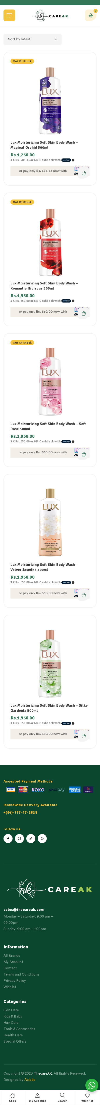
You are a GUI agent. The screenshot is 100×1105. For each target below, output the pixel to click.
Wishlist (87, 1101)
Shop (12, 1101)
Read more (84, 173)
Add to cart (84, 595)
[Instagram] (19, 838)
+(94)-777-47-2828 (20, 812)
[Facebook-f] (8, 838)
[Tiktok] (30, 838)
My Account (37, 1101)
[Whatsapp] (42, 838)
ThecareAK (43, 1073)
